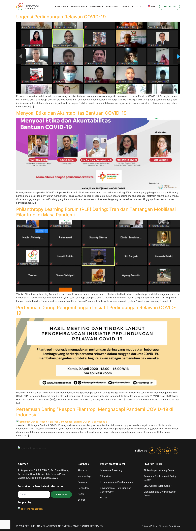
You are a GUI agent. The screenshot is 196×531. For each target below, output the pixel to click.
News (81, 494)
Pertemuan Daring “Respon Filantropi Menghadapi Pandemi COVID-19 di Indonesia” (94, 412)
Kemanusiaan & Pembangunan (116, 482)
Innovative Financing (111, 470)
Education (105, 476)
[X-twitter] (160, 450)
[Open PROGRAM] (102, 6)
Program (82, 482)
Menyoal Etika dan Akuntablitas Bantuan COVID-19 (71, 113)
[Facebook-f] (152, 450)
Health (103, 497)
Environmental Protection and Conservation (115, 490)
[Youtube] (167, 450)
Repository (83, 488)
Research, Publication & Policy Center (160, 478)
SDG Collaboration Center (157, 486)
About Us (82, 470)
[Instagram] (175, 450)
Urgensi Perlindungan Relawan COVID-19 (61, 17)
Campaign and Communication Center (160, 494)
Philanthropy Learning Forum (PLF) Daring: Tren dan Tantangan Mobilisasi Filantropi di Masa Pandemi (96, 212)
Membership (84, 476)
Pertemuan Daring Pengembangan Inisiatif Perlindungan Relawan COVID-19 (96, 310)
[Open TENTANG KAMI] (67, 6)
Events (81, 500)
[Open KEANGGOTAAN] (87, 6)
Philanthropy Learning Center (159, 470)
